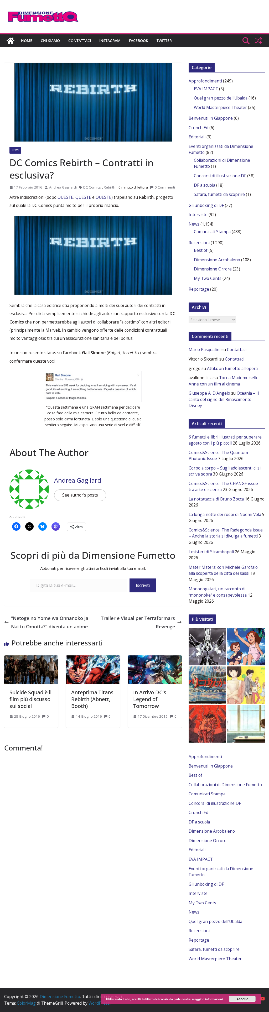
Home (26, 40)
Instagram (110, 40)
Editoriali (197, 137)
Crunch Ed (198, 128)
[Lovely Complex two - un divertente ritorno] (246, 685)
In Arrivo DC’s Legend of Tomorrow (149, 699)
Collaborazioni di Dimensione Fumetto (225, 784)
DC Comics (92, 187)
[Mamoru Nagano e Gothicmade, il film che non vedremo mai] (207, 647)
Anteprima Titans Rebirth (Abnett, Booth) (92, 699)
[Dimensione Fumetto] (10, 40)
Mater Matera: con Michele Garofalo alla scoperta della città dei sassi (223, 570)
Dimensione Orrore (213, 269)
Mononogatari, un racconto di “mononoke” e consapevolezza (218, 592)
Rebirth (109, 187)
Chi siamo (50, 40)
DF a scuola (204, 185)
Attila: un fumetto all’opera (232, 368)
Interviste (198, 214)
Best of (201, 250)
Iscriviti (143, 585)
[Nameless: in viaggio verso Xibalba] (207, 724)
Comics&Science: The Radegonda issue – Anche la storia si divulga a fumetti (226, 533)
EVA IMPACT (206, 89)
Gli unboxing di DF (206, 205)
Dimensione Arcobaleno (217, 260)
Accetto (242, 999)
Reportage (199, 289)
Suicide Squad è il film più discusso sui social (30, 699)
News (15, 150)
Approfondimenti (205, 81)
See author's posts (80, 495)
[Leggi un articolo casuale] (258, 40)
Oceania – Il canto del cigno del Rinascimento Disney (224, 399)
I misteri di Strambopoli (211, 552)
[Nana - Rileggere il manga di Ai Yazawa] (246, 724)
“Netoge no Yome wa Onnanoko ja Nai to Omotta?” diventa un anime (49, 622)
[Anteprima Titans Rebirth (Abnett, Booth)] (93, 658)
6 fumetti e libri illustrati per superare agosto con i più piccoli (225, 440)
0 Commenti (165, 187)
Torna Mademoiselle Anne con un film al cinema (223, 381)
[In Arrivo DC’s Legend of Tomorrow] (155, 658)
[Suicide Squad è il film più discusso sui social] (31, 658)
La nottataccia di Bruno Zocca (216, 499)
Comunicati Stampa (212, 231)
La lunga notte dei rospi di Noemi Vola (225, 514)
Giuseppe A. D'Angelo (209, 393)
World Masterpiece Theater (220, 107)
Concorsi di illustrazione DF (220, 176)
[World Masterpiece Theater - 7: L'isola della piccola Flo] (246, 647)
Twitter (164, 40)
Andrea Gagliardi (63, 187)
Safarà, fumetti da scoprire (219, 194)
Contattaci (79, 40)
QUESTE (65, 197)
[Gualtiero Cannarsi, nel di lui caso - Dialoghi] (207, 685)
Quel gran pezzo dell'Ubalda (220, 98)
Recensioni (199, 243)
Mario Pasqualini (204, 349)
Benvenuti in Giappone (211, 118)
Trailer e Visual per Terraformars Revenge (138, 622)
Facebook (138, 40)
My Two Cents (207, 278)
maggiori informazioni (207, 999)
